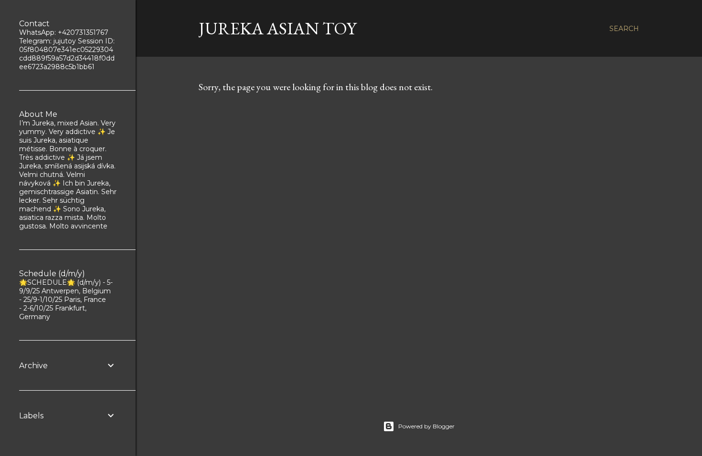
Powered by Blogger (426, 426)
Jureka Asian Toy (277, 28)
